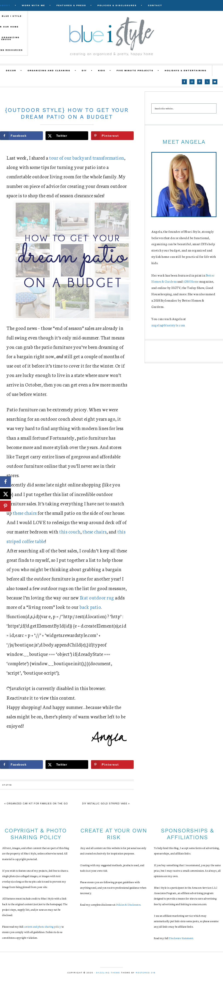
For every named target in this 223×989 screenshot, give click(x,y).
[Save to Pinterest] (5, 506)
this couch (69, 531)
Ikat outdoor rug (97, 597)
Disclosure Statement (181, 938)
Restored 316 (145, 973)
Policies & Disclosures (128, 904)
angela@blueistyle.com (168, 325)
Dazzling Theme (108, 973)
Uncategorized (67, 100)
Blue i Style (111, 36)
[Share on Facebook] (5, 481)
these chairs (25, 512)
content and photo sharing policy (42, 926)
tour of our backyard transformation (86, 157)
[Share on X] (5, 493)
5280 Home (191, 281)
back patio (90, 606)
